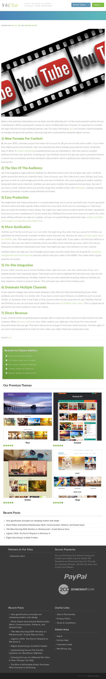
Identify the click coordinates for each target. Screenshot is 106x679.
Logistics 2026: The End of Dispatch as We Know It (28, 534)
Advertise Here (17, 556)
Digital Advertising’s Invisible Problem (22, 538)
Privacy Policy (63, 619)
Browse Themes (79, 5)
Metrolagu (80, 188)
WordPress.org (64, 649)
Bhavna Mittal (31, 25)
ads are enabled (24, 322)
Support (97, 5)
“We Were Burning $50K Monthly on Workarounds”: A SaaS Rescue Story (37, 529)
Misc (10, 337)
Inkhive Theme (93, 676)
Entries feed (62, 640)
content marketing (25, 151)
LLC (71, 129)
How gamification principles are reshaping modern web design (32, 521)
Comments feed (64, 644)
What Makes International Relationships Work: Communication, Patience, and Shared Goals (45, 525)
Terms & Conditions (66, 623)
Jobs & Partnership (66, 614)
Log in (59, 636)
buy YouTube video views (71, 303)
